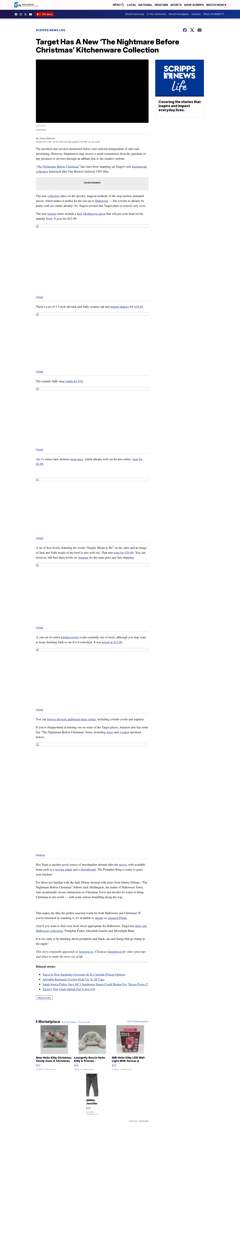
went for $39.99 (124, 552)
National (145, 5)
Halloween (101, 201)
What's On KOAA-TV (214, 14)
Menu (117, 4)
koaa (26, 14)
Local (131, 5)
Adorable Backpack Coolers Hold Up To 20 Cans (73, 979)
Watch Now (215, 5)
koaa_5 (22, 14)
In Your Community (156, 14)
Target (39, 297)
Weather (161, 5)
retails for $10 (74, 381)
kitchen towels (70, 637)
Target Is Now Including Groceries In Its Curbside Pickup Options (83, 974)
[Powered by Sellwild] (144, 1121)
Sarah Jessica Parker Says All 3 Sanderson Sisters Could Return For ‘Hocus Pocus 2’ (95, 984)
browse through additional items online (71, 719)
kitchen (52, 214)
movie (123, 864)
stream (99, 918)
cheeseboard (88, 869)
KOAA (17, 14)
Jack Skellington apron (91, 214)
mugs (109, 732)
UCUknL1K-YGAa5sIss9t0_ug (31, 14)
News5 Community (134, 14)
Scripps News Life (50, 30)
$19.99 (138, 306)
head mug (77, 459)
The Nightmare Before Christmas (57, 166)
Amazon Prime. (117, 918)
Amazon (83, 557)
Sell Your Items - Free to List (76, 1022)
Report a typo (44, 997)
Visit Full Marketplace (138, 1021)
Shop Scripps (194, 5)
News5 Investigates (179, 14)
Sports (176, 5)
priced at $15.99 (112, 642)
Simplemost (86, 951)
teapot (125, 732)
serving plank (63, 869)
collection (54, 196)
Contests (196, 14)
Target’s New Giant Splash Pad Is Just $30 (68, 989)
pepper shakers (120, 306)
